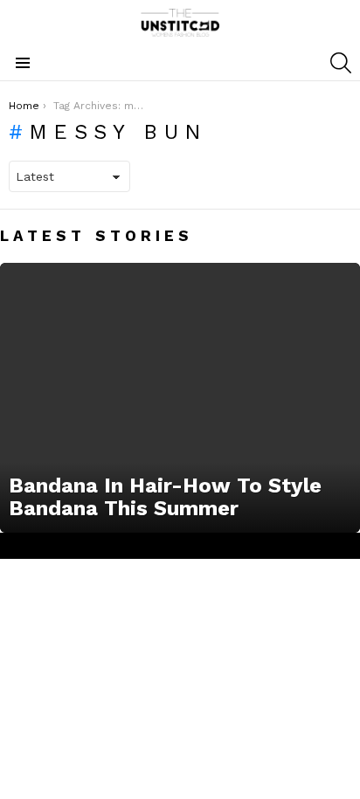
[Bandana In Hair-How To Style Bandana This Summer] (180, 398)
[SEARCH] (340, 62)
